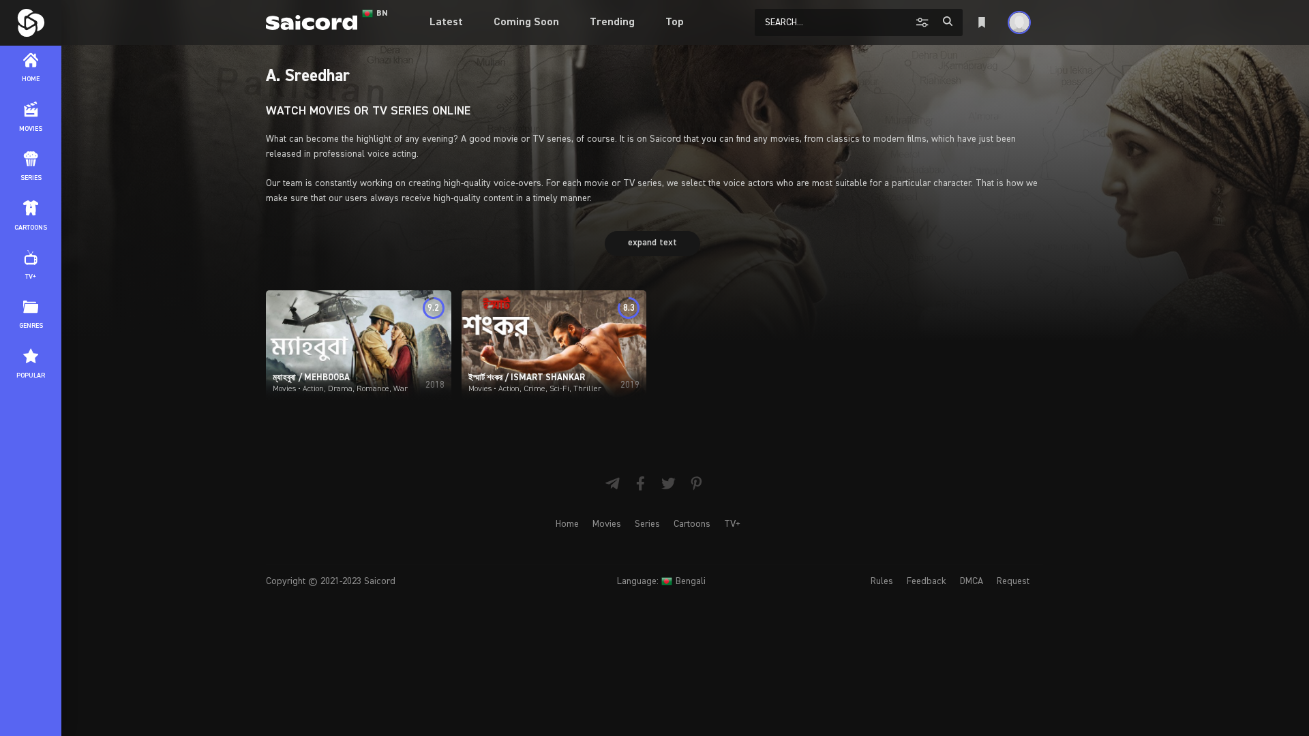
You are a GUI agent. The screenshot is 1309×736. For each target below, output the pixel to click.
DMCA (971, 581)
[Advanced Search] (924, 22)
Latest (446, 22)
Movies (606, 524)
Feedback (926, 581)
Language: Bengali (661, 581)
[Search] (947, 21)
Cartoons (692, 524)
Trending (612, 22)
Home (567, 524)
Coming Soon (526, 22)
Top (674, 22)
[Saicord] (30, 23)
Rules (882, 581)
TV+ (732, 524)
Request (1013, 581)
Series (647, 524)
